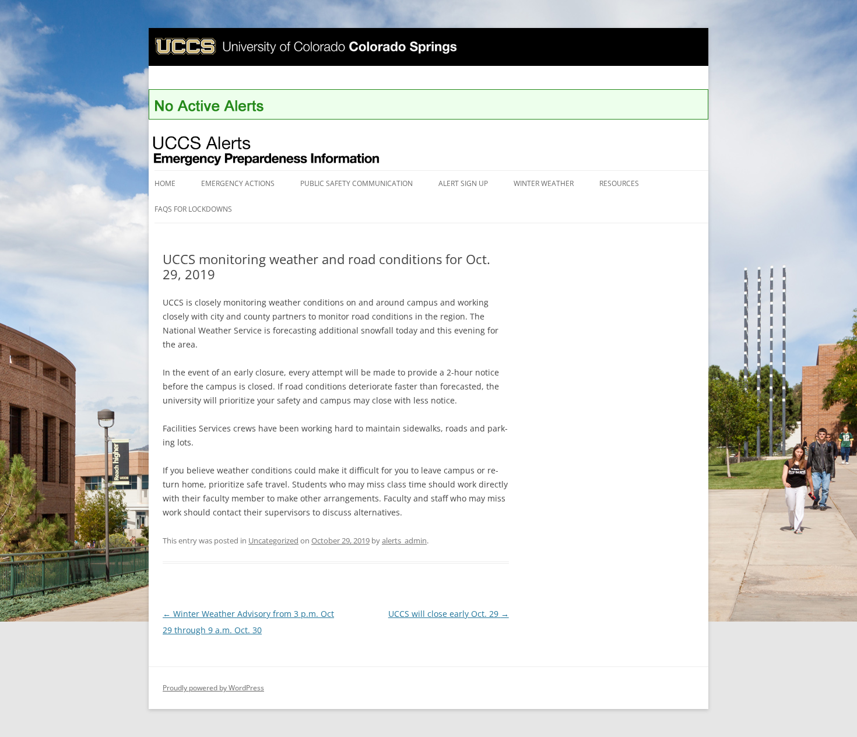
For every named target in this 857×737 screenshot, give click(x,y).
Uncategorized (273, 540)
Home (164, 183)
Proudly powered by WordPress (213, 688)
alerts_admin (404, 540)
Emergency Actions (238, 183)
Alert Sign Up (463, 183)
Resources (619, 183)
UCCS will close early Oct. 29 (448, 613)
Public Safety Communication (356, 183)
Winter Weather (544, 183)
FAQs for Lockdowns (193, 209)
